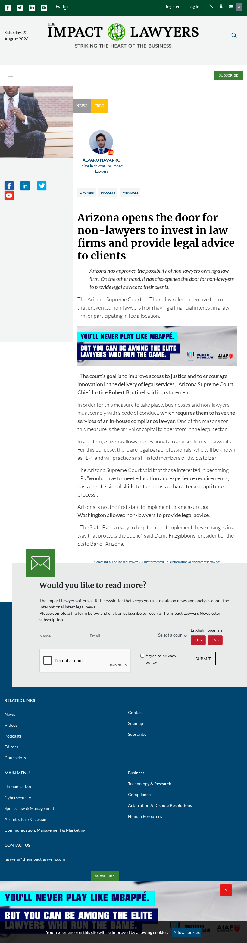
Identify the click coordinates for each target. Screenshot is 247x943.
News (10, 714)
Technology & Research (149, 783)
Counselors (15, 757)
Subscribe (228, 75)
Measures (130, 192)
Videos (11, 725)
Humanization (18, 786)
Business (136, 772)
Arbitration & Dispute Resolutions (160, 805)
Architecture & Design (25, 819)
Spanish (215, 630)
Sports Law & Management (29, 808)
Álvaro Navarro (102, 165)
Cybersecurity (18, 797)
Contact (135, 712)
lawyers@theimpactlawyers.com (35, 859)
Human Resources (145, 816)
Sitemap (135, 723)
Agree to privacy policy (160, 659)
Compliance (139, 794)
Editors (11, 746)
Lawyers (87, 192)
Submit (203, 658)
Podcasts (13, 735)
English (197, 630)
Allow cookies (187, 932)
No (199, 640)
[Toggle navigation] (10, 76)
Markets (108, 192)
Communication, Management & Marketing (45, 830)
